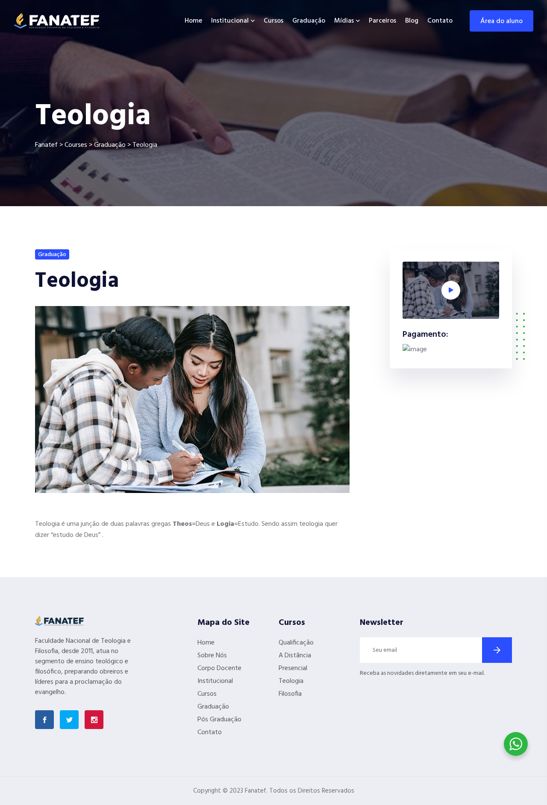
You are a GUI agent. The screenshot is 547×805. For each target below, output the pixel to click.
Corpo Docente (219, 668)
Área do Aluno (501, 21)
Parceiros (382, 20)
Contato (440, 20)
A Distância (295, 655)
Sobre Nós (212, 655)
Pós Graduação (219, 719)
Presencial (293, 668)
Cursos (273, 20)
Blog (411, 20)
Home (193, 20)
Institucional (230, 20)
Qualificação (296, 642)
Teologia (291, 681)
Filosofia (290, 694)
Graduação (308, 20)
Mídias (344, 20)
